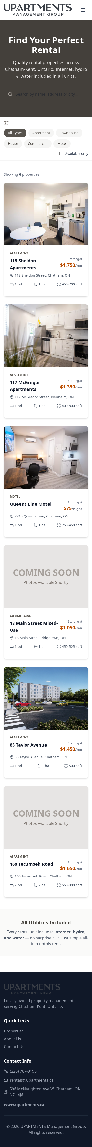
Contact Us (14, 1046)
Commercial (38, 143)
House (13, 143)
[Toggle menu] (83, 10)
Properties (14, 1031)
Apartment (41, 132)
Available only (76, 153)
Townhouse (69, 132)
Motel (62, 143)
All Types (15, 132)
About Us (12, 1039)
